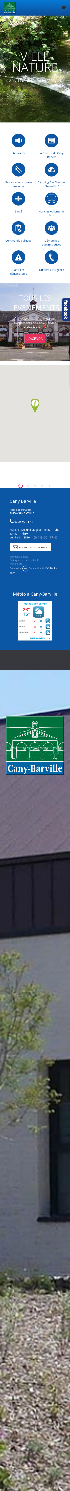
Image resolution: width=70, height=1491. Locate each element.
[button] (35, 406)
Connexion (16, 568)
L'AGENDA (35, 338)
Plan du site (16, 563)
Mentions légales (19, 556)
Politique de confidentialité (24, 560)
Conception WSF (37, 568)
